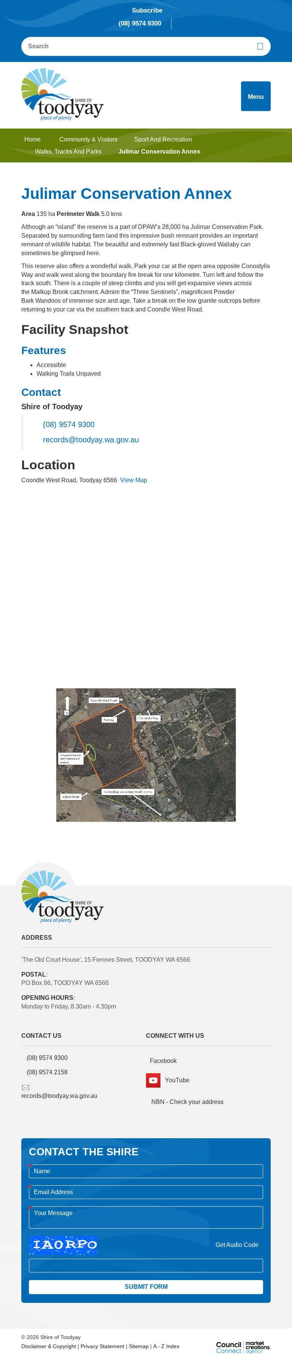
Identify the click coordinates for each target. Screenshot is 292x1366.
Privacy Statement (102, 1346)
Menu (256, 97)
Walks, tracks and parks (68, 151)
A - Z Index (166, 1346)
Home (32, 139)
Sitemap (139, 1346)
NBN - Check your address (187, 1102)
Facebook (163, 1061)
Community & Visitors (88, 139)
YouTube (174, 1080)
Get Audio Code (237, 1245)
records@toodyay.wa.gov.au (91, 439)
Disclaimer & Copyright (48, 1346)
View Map (133, 480)
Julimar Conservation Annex (159, 151)
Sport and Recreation (163, 139)
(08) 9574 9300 (140, 23)
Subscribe (147, 10)
